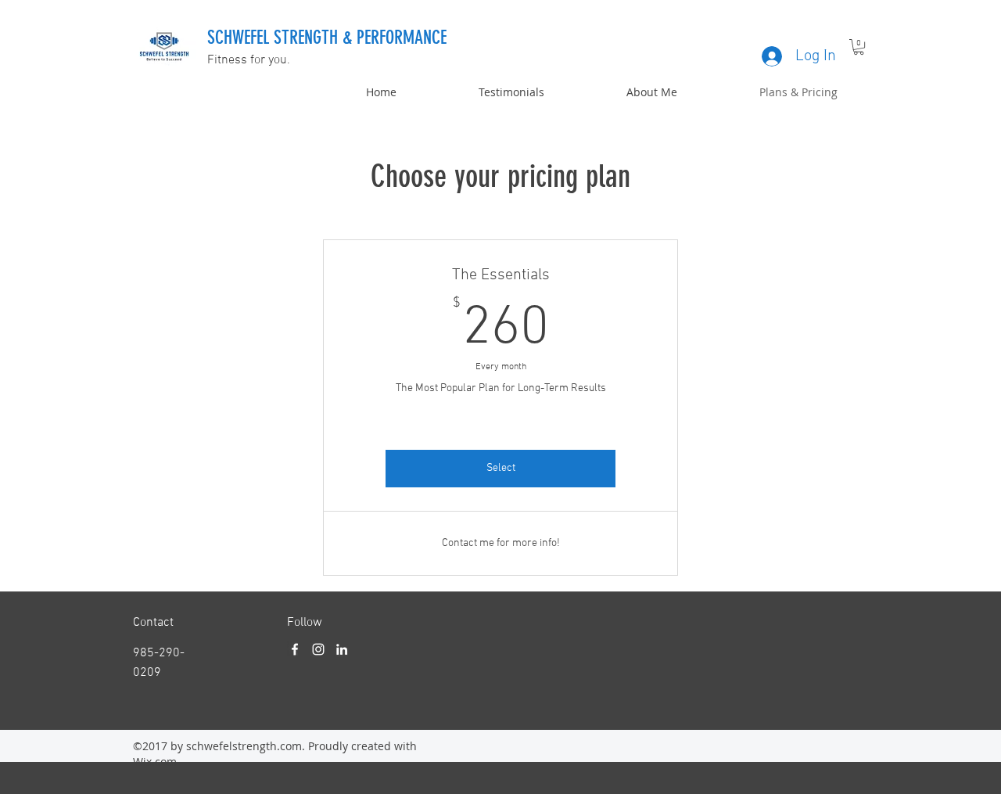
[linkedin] (342, 649)
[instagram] (318, 649)
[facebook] (295, 649)
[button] (858, 47)
